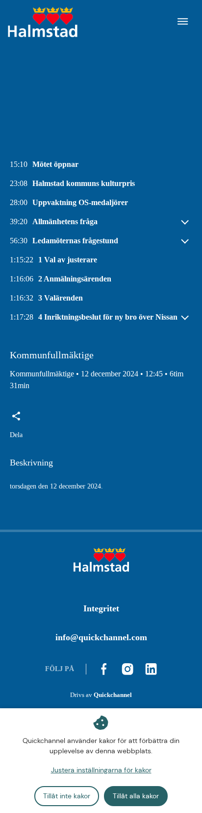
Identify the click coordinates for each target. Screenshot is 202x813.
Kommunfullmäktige (42, 374)
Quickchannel (113, 695)
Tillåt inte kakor (66, 795)
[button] (16, 425)
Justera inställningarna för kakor (101, 770)
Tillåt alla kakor (136, 795)
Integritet (101, 608)
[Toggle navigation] (183, 22)
